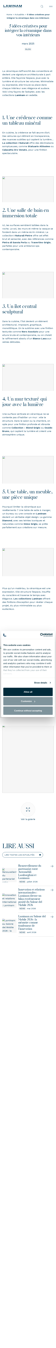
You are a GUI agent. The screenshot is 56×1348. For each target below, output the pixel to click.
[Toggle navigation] (51, 6)
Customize (26, 701)
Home (9, 14)
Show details (40, 682)
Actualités (19, 14)
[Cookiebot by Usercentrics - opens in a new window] (40, 635)
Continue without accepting (28, 710)
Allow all (28, 691)
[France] (15, 6)
